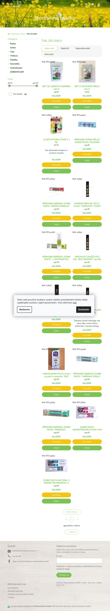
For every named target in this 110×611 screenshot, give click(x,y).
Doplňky (14, 60)
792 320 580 (16, 556)
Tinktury (14, 56)
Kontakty (11, 597)
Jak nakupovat (13, 588)
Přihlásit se (64, 575)
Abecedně (49, 54)
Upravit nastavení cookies (81, 606)
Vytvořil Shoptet (17, 606)
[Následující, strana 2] (71, 519)
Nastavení (24, 309)
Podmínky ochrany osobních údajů (21, 594)
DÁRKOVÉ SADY (17, 72)
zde (74, 302)
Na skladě (19, 94)
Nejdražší (65, 48)
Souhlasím (83, 309)
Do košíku (56, 101)
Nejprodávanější (83, 48)
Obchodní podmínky (15, 591)
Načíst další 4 (72, 512)
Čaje (12, 52)
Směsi (13, 48)
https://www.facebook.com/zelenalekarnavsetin (30, 561)
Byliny (13, 44)
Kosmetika (15, 64)
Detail (56, 107)
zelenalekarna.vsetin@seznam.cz (24, 551)
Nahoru (73, 532)
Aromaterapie (16, 68)
